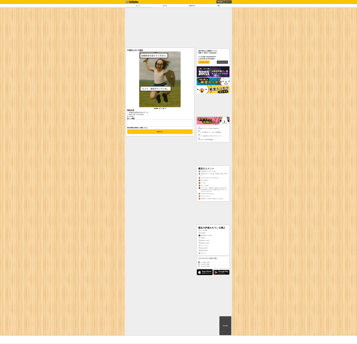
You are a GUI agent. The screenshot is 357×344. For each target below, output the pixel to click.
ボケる (165, 5)
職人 (219, 5)
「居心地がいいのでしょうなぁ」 (208, 171)
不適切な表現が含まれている (138, 112)
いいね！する (205, 262)
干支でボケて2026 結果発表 (205, 139)
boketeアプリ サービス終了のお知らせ (208, 127)
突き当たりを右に (205, 240)
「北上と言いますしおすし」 (207, 193)
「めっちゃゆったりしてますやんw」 (209, 177)
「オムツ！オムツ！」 (206, 196)
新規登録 (220, 2)
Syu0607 (203, 233)
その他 (131, 116)
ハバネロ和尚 (204, 230)
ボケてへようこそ (222, 62)
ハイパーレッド (204, 245)
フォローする (204, 264)
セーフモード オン (204, 62)
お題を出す (192, 5)
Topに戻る (225, 325)
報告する (160, 131)
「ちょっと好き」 (205, 185)
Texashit (203, 238)
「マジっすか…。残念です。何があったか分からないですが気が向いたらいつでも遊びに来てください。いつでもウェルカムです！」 (213, 189)
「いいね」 (203, 183)
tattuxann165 (204, 248)
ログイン (228, 2)
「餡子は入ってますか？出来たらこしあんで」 (212, 198)
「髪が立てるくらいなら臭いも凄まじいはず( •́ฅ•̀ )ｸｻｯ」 (213, 174)
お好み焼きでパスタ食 (206, 235)
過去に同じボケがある (136, 114)
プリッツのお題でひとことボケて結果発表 (209, 131)
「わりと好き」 (204, 180)
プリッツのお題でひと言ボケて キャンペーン (210, 135)
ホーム (138, 5)
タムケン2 (203, 253)
